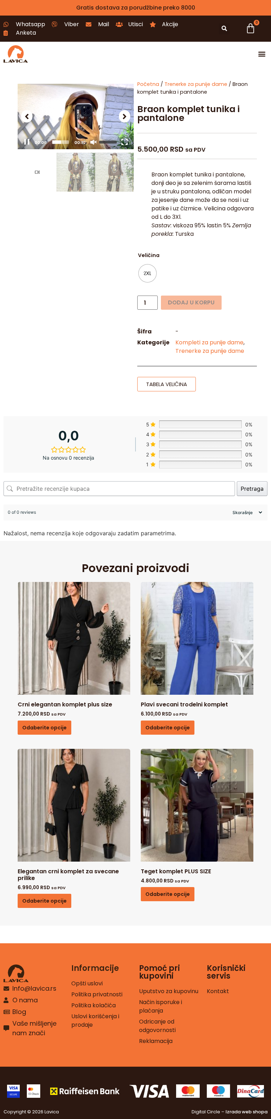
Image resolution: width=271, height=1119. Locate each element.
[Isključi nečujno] (93, 142)
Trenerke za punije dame (195, 84)
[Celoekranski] (124, 142)
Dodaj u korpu (191, 302)
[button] (224, 28)
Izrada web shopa (246, 1111)
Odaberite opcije (44, 727)
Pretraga (252, 488)
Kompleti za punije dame (209, 342)
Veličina (148, 255)
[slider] (60, 142)
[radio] (147, 273)
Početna (148, 84)
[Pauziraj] (26, 142)
